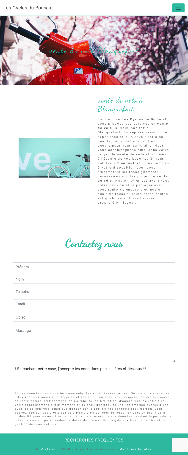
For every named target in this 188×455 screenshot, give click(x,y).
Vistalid (48, 449)
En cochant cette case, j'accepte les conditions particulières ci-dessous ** (82, 368)
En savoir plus (139, 214)
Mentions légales (135, 449)
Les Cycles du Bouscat (28, 8)
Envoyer (94, 382)
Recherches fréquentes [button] (94, 440)
